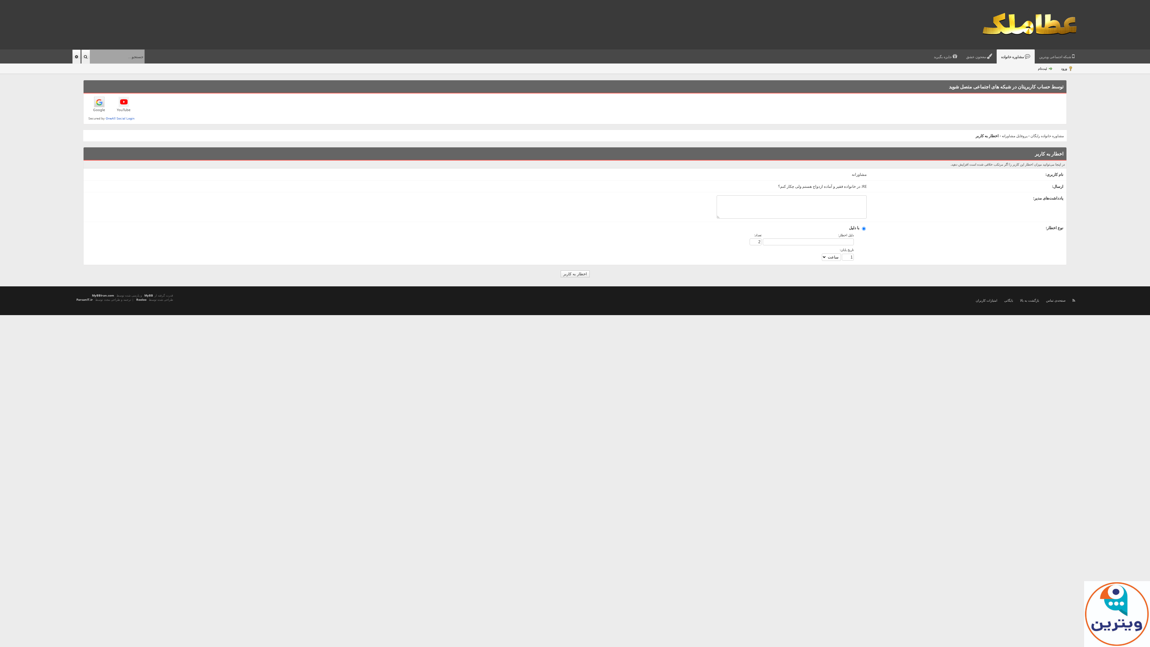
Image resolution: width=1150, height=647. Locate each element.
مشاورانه (859, 174)
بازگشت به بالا (1029, 300)
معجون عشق (976, 57)
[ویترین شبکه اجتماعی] (1117, 614)
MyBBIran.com (103, 295)
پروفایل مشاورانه (1015, 135)
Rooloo (141, 299)
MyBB (148, 295)
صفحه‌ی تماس (1056, 300)
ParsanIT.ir (84, 299)
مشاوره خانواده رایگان (1047, 135)
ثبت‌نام (1042, 68)
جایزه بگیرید (943, 57)
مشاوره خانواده (1013, 57)
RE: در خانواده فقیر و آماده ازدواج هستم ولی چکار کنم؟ (822, 186)
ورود (1064, 68)
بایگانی (1008, 300)
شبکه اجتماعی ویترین (1055, 57)
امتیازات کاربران (986, 300)
